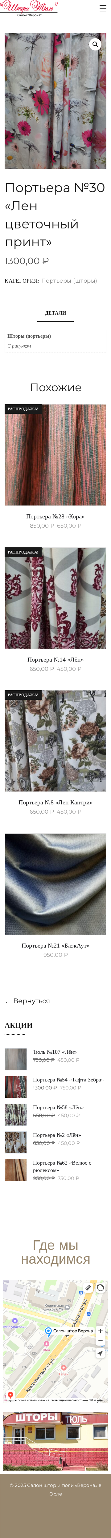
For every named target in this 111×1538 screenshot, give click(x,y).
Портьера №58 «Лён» (58, 1107)
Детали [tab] (55, 313)
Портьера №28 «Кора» (55, 516)
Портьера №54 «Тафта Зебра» (68, 1080)
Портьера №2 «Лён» (57, 1135)
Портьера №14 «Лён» (55, 659)
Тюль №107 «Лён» (55, 1052)
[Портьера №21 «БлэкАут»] (55, 884)
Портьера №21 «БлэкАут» (56, 945)
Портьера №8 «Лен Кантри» (55, 802)
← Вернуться (27, 1001)
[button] (95, 44)
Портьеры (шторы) (69, 280)
